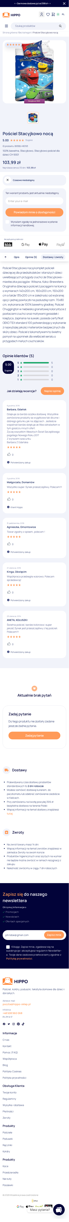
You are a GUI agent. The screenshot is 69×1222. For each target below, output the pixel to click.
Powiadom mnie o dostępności (34, 212)
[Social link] (4, 1024)
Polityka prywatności (14, 1077)
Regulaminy (9, 1098)
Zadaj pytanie (34, 735)
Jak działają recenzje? (22, 391)
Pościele (7, 1132)
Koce (5, 1166)
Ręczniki (7, 1145)
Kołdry (6, 1151)
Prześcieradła (11, 1172)
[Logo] (11, 14)
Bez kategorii (25, 32)
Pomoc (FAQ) (10, 1052)
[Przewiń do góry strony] (5, 257)
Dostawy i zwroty (53, 257)
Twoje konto (9, 1092)
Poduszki (8, 1138)
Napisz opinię (52, 391)
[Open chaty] (59, 1209)
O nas (6, 1039)
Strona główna (10, 32)
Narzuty (7, 1178)
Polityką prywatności (19, 958)
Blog (5, 1065)
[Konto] (41, 14)
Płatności (8, 1111)
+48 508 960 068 (12, 1013)
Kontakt (7, 1046)
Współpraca (10, 1058)
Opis (16, 257)
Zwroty (6, 1117)
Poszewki (8, 1185)
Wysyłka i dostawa (13, 1105)
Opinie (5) (31, 257)
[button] (33, 117)
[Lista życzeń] (48, 14)
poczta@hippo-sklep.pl (17, 1004)
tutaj (10, 813)
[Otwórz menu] (6, 26)
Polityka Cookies (12, 1071)
